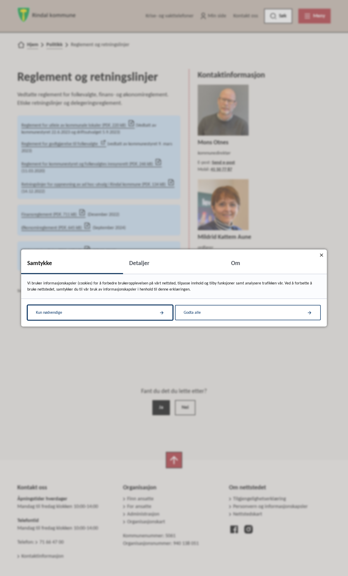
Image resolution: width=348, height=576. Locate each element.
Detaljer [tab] (139, 263)
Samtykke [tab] (39, 263)
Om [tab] (235, 263)
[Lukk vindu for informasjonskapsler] (321, 255)
